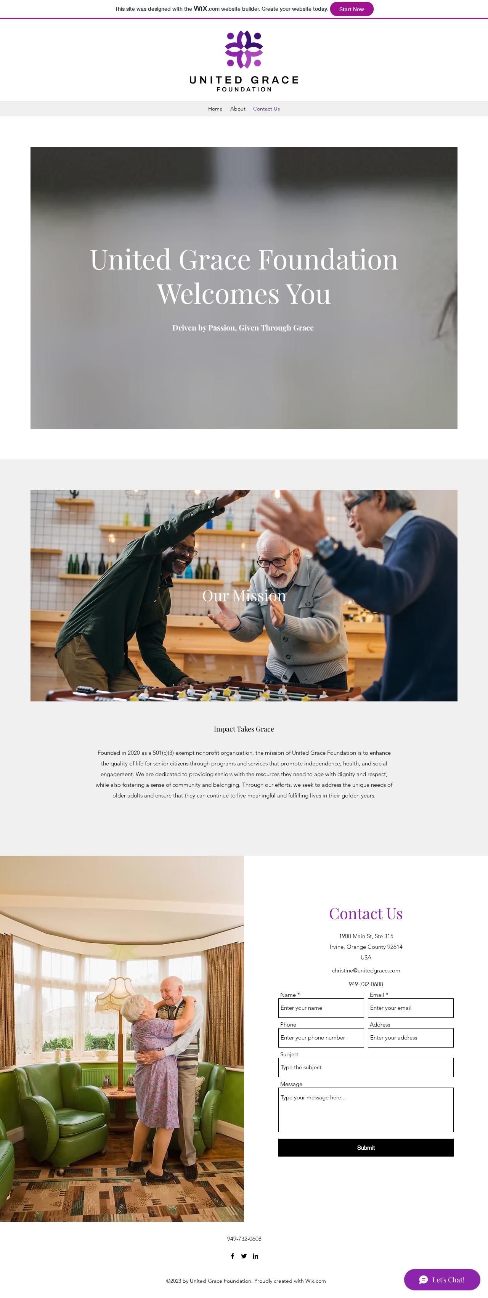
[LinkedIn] (255, 1256)
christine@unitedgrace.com (366, 970)
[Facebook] (232, 1256)
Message (291, 1084)
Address (380, 1024)
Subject (289, 1054)
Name (288, 995)
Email (377, 995)
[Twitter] (244, 1256)
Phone (288, 1024)
